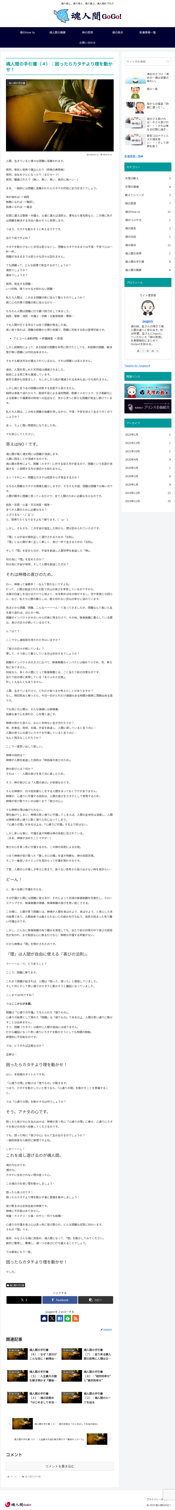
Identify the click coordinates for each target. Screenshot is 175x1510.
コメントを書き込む (60, 1466)
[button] (95, 1300)
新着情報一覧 (132, 156)
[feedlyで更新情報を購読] (67, 1318)
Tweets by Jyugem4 (137, 365)
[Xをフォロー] (52, 1318)
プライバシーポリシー (158, 1499)
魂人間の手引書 (17, 1285)
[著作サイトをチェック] (44, 1318)
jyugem (148, 321)
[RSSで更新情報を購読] (75, 1318)
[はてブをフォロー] (59, 1318)
